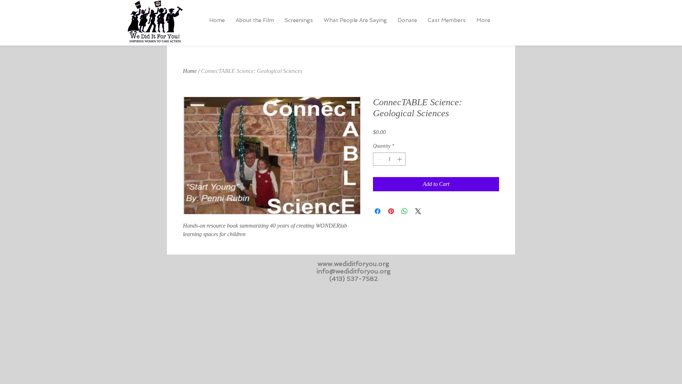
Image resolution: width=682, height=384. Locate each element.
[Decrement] (378, 159)
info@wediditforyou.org (353, 271)
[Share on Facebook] (377, 211)
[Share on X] (418, 211)
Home (190, 71)
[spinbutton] (389, 159)
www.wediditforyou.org (353, 263)
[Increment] (400, 159)
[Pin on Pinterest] (391, 211)
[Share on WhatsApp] (404, 211)
